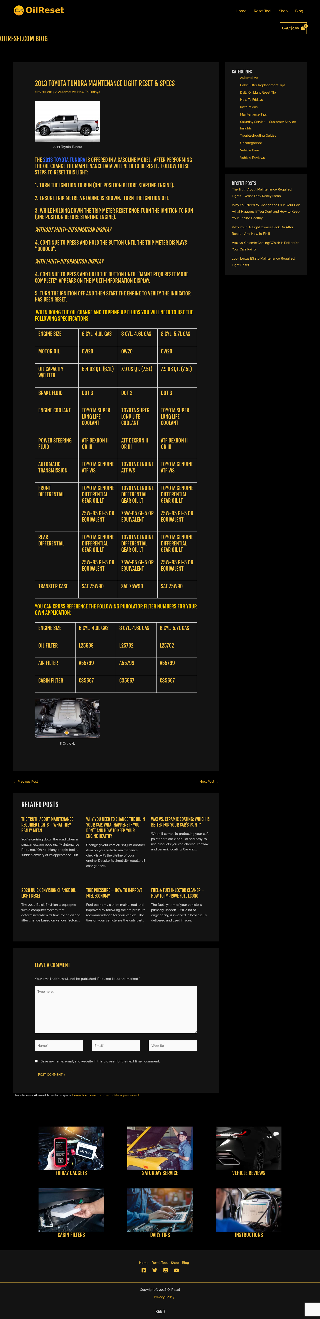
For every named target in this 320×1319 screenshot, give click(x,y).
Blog (299, 11)
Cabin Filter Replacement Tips (262, 85)
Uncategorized (251, 143)
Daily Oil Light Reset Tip (258, 92)
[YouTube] (176, 1270)
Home (241, 11)
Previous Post (25, 782)
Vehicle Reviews (252, 158)
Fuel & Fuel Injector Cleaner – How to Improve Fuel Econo (177, 893)
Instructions (249, 107)
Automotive (67, 92)
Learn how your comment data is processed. (105, 1095)
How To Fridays (88, 92)
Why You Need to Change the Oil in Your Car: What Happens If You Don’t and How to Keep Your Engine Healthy (115, 828)
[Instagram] (165, 1270)
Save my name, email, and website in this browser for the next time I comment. (100, 1061)
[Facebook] (143, 1270)
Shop (283, 11)
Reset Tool (262, 11)
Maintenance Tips (253, 114)
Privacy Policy (164, 1297)
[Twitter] (154, 1270)
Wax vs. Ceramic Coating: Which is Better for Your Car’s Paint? (180, 822)
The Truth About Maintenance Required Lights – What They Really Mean (47, 825)
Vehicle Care (249, 150)
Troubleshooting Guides (258, 136)
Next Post (208, 782)
